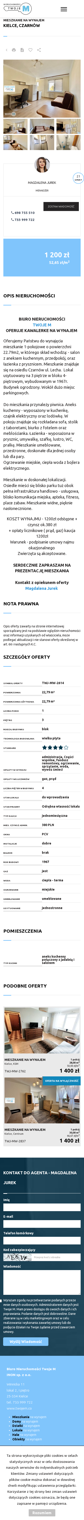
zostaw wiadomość (61, 206)
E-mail (8, 1216)
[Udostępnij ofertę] (39, 50)
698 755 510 (24, 213)
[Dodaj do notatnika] (30, 50)
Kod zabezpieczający (19, 1250)
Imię (6, 1200)
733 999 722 (24, 220)
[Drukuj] (13, 50)
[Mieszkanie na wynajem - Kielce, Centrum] (42, 1111)
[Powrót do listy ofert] (6, 50)
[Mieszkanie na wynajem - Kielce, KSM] (42, 1041)
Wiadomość (12, 1266)
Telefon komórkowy (18, 1233)
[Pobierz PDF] (22, 50)
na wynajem (29, 1417)
